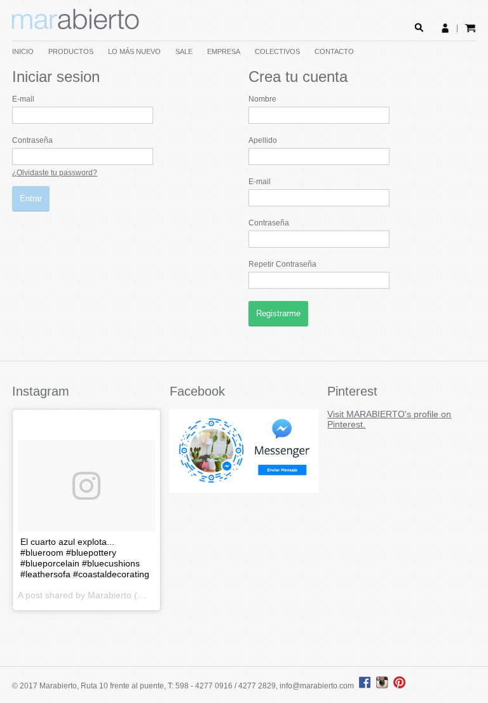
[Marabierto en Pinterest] (399, 685)
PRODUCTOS (70, 51)
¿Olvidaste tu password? (54, 172)
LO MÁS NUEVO (134, 51)
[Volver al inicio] (75, 26)
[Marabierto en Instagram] (383, 685)
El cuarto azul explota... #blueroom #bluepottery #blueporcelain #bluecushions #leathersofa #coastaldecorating (84, 558)
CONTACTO (334, 51)
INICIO (23, 51)
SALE (184, 51)
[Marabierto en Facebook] (365, 685)
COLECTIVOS (277, 51)
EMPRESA (223, 51)
